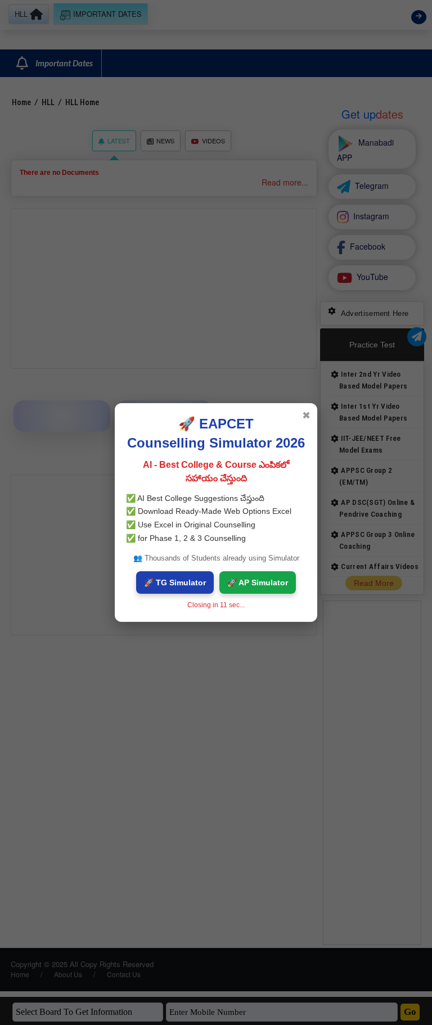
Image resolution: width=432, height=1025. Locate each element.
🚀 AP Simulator (257, 582)
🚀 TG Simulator (175, 582)
